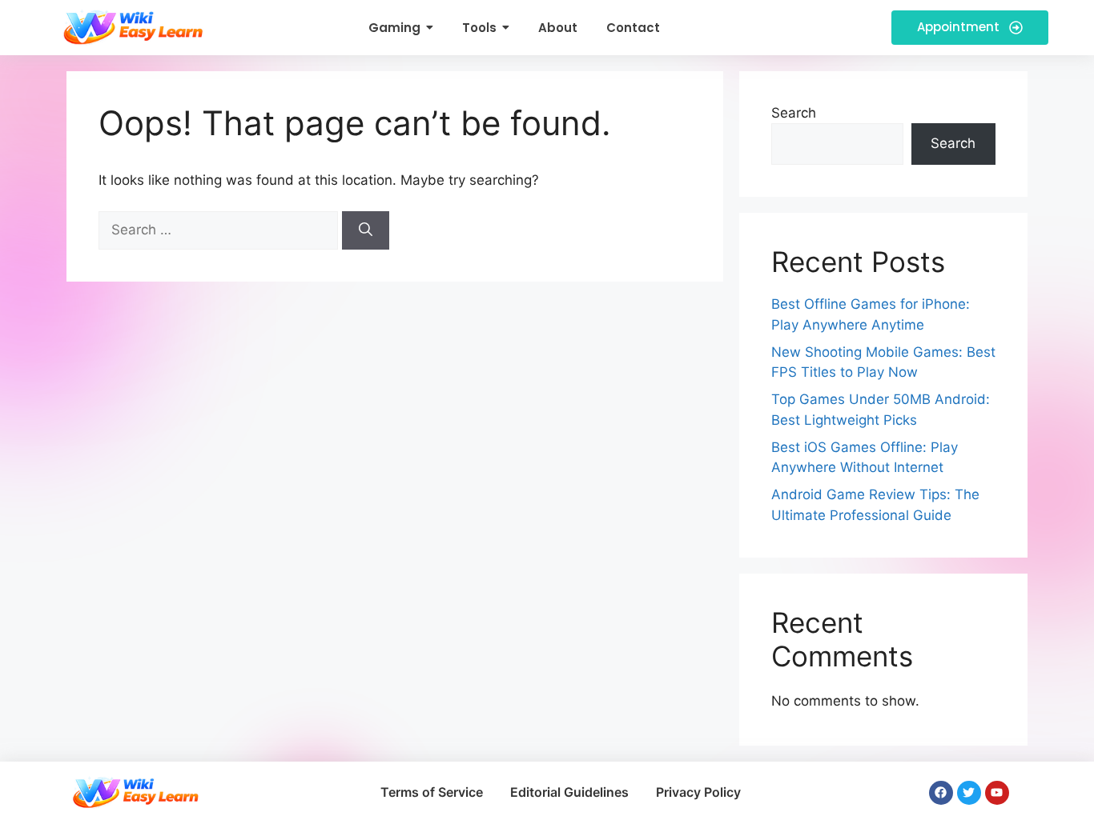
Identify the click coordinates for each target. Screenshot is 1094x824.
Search (793, 113)
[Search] (365, 230)
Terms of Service (431, 792)
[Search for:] (220, 230)
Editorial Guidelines (569, 792)
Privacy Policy (698, 792)
